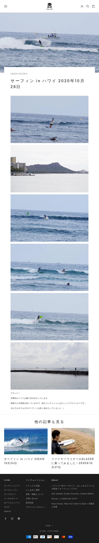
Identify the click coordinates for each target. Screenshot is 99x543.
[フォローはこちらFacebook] (5, 518)
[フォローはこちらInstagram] (12, 518)
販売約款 (30, 503)
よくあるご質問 (33, 490)
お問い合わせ (32, 498)
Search (7, 511)
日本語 (48, 525)
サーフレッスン (11, 490)
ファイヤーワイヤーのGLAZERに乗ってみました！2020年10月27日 (72, 463)
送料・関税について (34, 494)
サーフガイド (10, 494)
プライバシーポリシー (35, 507)
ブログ (7, 507)
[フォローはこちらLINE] (19, 518)
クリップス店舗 (33, 486)
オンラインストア (12, 486)
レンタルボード (11, 498)
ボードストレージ (12, 503)
